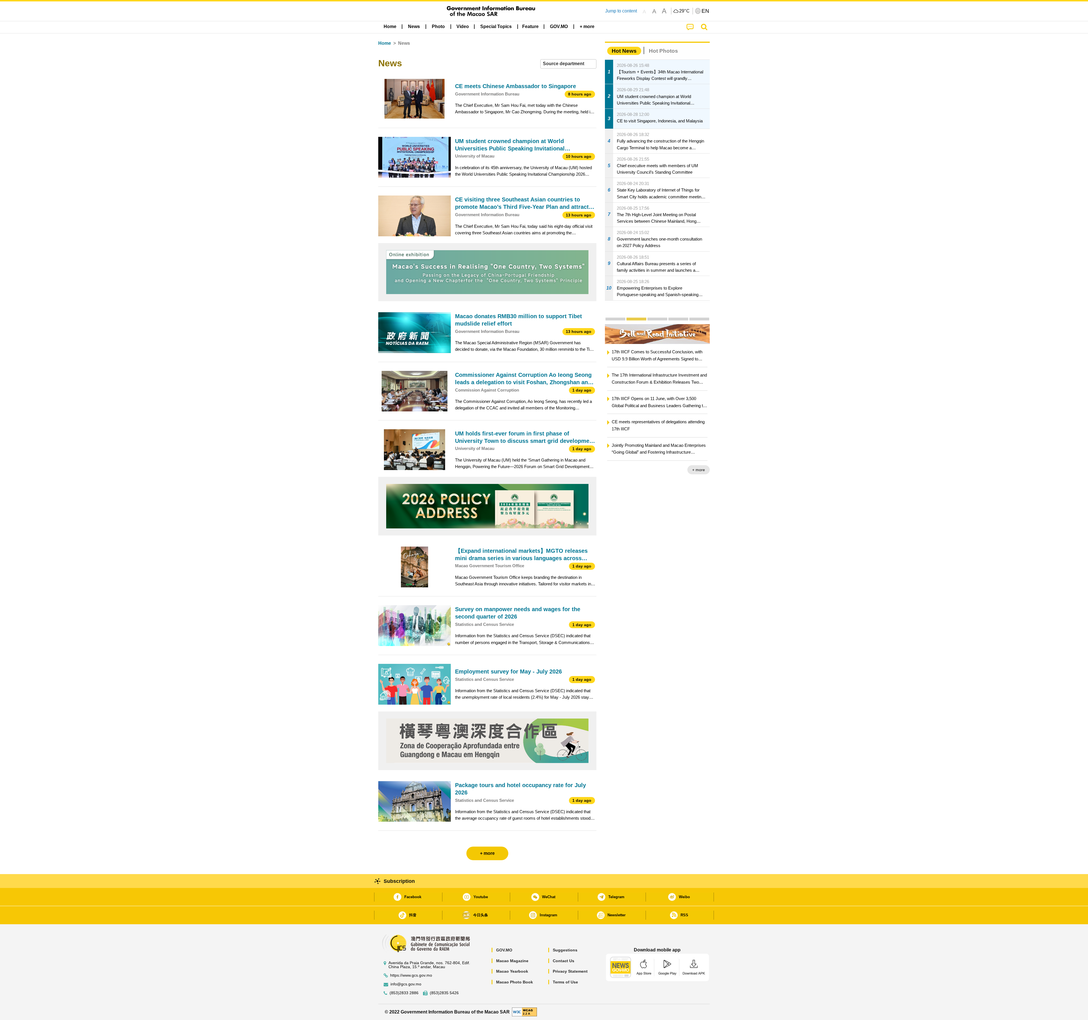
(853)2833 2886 (404, 993)
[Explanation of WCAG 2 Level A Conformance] (524, 1011)
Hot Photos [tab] (663, 51)
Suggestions (565, 950)
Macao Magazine (512, 961)
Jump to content (621, 10)
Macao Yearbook (512, 971)
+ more (698, 470)
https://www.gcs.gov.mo (411, 975)
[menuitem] (414, 26)
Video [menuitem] (462, 26)
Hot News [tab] (624, 51)
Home (384, 43)
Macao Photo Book (514, 982)
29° (684, 11)
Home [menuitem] (390, 26)
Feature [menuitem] (530, 26)
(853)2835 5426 (444, 993)
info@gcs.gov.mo (405, 984)
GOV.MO (504, 950)
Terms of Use (565, 982)
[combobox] (568, 64)
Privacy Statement (570, 971)
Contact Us (563, 961)
